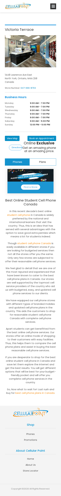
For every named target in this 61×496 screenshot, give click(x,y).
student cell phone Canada (34, 243)
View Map (12, 138)
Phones (17, 162)
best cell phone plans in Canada (34, 393)
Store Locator (30, 470)
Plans (42, 162)
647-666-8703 (28, 87)
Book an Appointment (41, 138)
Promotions (30, 440)
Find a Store (30, 187)
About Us (31, 464)
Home (30, 458)
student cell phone (18, 215)
